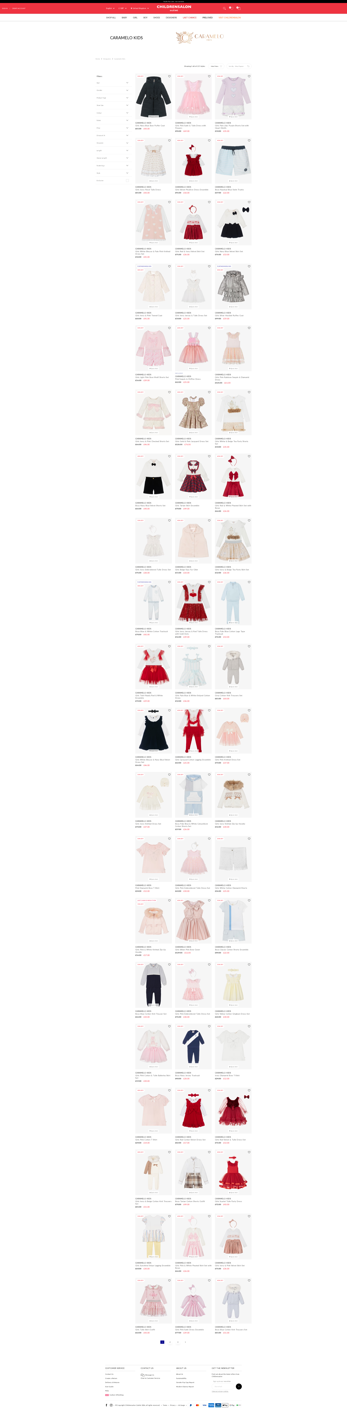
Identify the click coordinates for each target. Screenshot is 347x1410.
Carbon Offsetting (114, 1395)
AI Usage (181, 1405)
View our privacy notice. (220, 1391)
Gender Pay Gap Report (185, 1382)
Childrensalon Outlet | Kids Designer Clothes (174, 8)
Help (107, 1391)
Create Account (18, 8)
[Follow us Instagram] (111, 1406)
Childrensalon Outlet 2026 (135, 1405)
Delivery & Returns (112, 1382)
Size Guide (109, 1386)
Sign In (5, 8)
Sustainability (181, 1378)
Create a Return (111, 1378)
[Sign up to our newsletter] (239, 1387)
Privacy (173, 1405)
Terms (165, 1405)
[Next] (185, 1342)
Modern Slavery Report (185, 1386)
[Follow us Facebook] (106, 1406)
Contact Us (109, 1374)
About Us (179, 1374)
